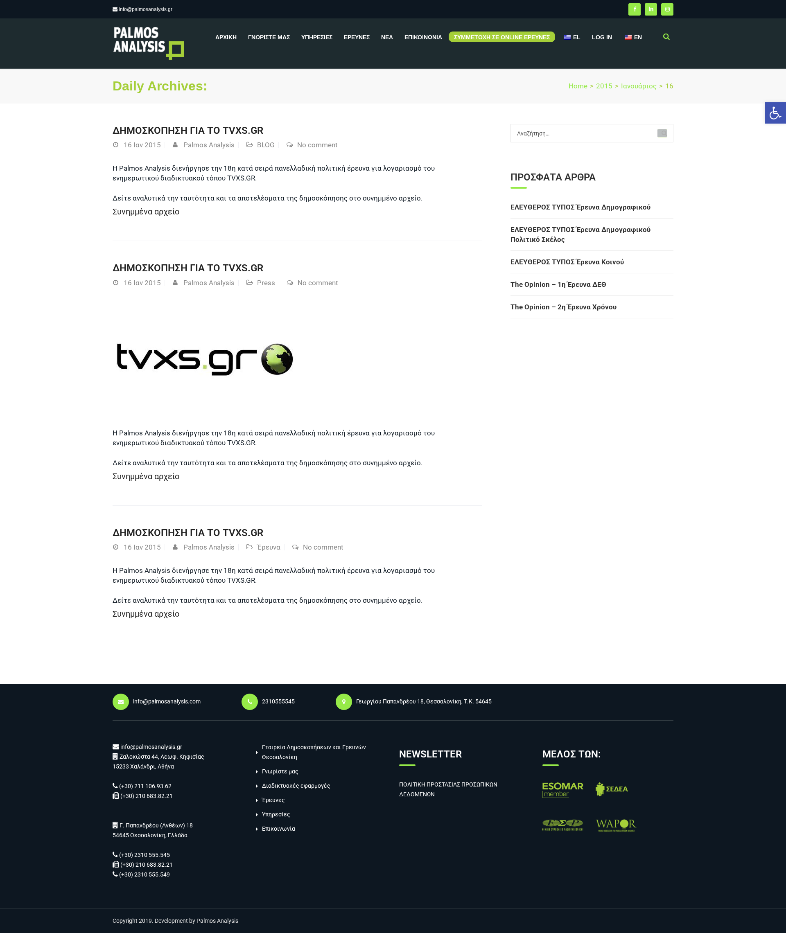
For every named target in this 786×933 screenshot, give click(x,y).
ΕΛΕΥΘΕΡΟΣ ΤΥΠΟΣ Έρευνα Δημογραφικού (580, 207)
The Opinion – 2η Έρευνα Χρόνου (563, 307)
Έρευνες (357, 37)
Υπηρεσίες (316, 37)
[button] (775, 113)
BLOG (266, 145)
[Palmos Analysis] (148, 42)
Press (266, 283)
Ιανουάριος (639, 86)
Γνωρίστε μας (269, 37)
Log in (602, 37)
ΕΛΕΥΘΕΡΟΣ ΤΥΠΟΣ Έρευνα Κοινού (567, 262)
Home (578, 86)
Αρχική (226, 37)
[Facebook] (634, 9)
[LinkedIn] (651, 9)
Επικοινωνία (423, 37)
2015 (604, 86)
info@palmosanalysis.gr (145, 9)
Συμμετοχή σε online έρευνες (502, 37)
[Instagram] (667, 9)
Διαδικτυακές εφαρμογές (296, 785)
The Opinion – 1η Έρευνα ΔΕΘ (558, 284)
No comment (317, 145)
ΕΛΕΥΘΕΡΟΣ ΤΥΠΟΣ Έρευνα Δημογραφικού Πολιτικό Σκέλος (580, 234)
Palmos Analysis (209, 145)
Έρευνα (268, 547)
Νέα (387, 37)
